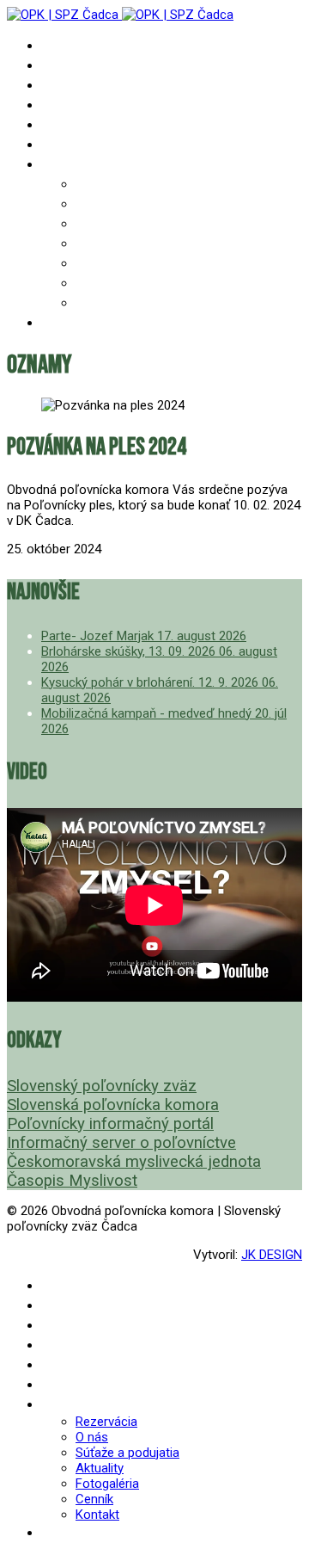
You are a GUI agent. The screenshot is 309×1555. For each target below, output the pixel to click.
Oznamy (66, 65)
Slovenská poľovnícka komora (113, 1104)
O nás (93, 203)
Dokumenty (77, 104)
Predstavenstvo (93, 124)
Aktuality (108, 243)
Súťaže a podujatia (136, 223)
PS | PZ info (80, 85)
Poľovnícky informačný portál (110, 1123)
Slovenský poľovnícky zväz (102, 1086)
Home (57, 45)
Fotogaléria (115, 263)
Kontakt (103, 302)
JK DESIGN (271, 1254)
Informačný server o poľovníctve (121, 1142)
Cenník (97, 283)
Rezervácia (111, 184)
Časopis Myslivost (72, 1180)
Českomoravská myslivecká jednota (134, 1161)
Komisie (65, 144)
